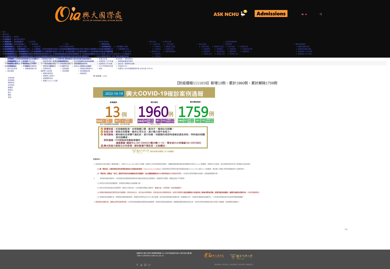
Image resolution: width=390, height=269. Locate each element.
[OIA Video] (146, 265)
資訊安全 (225, 265)
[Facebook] (138, 265)
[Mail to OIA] (149, 265)
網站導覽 (233, 265)
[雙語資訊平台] (232, 14)
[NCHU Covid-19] (271, 14)
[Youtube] (142, 265)
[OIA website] (90, 14)
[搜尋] (321, 14)
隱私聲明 (217, 265)
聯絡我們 (249, 265)
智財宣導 (241, 265)
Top (346, 229)
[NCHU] (241, 256)
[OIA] (214, 255)
